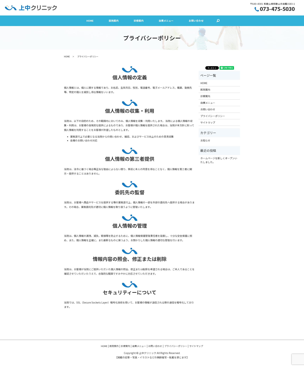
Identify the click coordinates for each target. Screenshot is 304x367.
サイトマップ (207, 122)
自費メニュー (166, 20)
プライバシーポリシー (212, 116)
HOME (89, 20)
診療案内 (139, 20)
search (218, 20)
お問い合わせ (196, 20)
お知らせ (205, 140)
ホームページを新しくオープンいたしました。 (218, 160)
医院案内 (114, 20)
